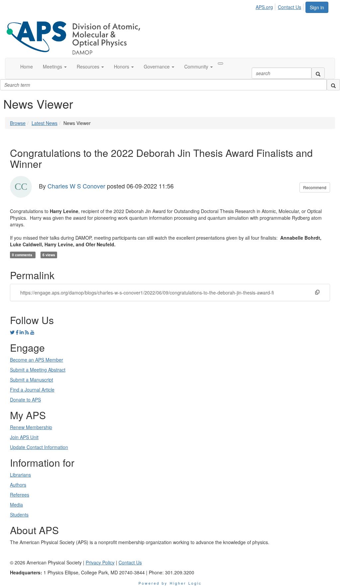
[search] (318, 73)
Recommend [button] (314, 187)
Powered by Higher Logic (170, 583)
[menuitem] (266, 6)
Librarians (20, 474)
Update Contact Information (39, 447)
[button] (55, 66)
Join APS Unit (24, 437)
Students (19, 514)
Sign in (317, 7)
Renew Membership (31, 427)
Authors (18, 484)
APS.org (264, 7)
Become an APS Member (36, 359)
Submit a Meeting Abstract (37, 369)
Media (16, 504)
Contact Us (289, 7)
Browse (18, 123)
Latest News (44, 123)
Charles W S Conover (76, 185)
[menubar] (280, 6)
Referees (19, 494)
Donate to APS (25, 399)
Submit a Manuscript (31, 379)
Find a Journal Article (32, 389)
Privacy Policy (100, 562)
